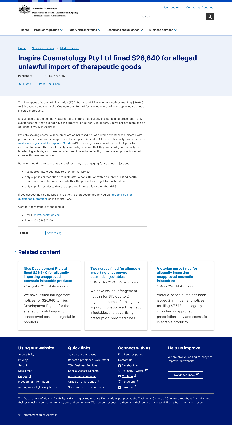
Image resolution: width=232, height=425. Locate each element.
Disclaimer (25, 370)
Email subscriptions (130, 354)
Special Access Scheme (83, 370)
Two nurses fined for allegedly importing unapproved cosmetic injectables (115, 272)
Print (41, 84)
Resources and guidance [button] (122, 30)
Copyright (24, 376)
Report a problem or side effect (88, 360)
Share (56, 84)
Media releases (69, 48)
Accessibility (26, 354)
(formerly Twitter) (134, 370)
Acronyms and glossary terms (37, 387)
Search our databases (82, 354)
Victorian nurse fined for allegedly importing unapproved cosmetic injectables (177, 274)
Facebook (129, 365)
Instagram (129, 381)
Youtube (128, 376)
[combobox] (176, 16)
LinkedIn (128, 387)
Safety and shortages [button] (83, 30)
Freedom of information (33, 381)
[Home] (48, 11)
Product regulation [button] (46, 30)
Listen (26, 84)
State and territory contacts (86, 387)
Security (23, 365)
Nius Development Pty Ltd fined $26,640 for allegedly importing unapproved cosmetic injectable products (48, 274)
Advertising (54, 233)
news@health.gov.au (46, 215)
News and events (174, 7)
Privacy (23, 360)
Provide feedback (185, 376)
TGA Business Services (82, 365)
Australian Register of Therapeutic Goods (44, 143)
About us (207, 7)
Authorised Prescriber (82, 376)
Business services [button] (161, 30)
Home (25, 30)
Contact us (193, 7)
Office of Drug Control (83, 381)
